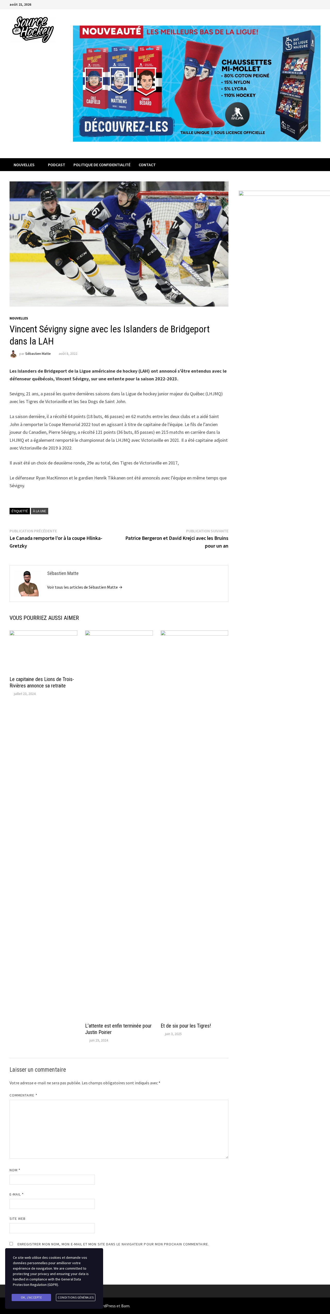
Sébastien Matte (38, 353)
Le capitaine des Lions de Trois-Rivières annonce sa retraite (42, 682)
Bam (125, 1305)
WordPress (106, 1305)
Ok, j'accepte (31, 1297)
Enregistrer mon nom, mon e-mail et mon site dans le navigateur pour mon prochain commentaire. (113, 1244)
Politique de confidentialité (101, 164)
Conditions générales (76, 1297)
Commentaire (23, 1095)
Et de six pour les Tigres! (186, 1026)
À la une (39, 511)
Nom (15, 1170)
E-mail (17, 1194)
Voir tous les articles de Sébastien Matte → (84, 587)
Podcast (56, 164)
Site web (18, 1218)
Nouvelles (24, 164)
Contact (147, 164)
